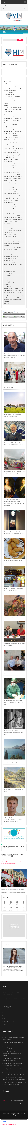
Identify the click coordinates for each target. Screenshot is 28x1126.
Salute (5, 1016)
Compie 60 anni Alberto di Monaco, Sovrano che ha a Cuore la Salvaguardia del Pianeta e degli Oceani (13, 861)
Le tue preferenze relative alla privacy (15, 1121)
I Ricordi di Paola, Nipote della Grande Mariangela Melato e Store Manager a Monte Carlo (13, 732)
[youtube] (23, 907)
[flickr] (17, 907)
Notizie (5, 1019)
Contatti (5, 1024)
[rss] (23, 902)
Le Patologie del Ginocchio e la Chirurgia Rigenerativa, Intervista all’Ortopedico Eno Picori (13, 702)
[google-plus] (4, 907)
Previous (3, 867)
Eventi (5, 1013)
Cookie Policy (23, 1113)
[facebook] (2, 6)
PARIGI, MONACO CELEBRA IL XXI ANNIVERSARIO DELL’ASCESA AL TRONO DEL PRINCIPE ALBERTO (14, 385)
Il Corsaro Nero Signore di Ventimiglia (12, 617)
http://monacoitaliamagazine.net (18, 1103)
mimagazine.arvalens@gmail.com (18, 1100)
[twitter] (11, 902)
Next (25, 867)
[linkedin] (17, 902)
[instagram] (5, 6)
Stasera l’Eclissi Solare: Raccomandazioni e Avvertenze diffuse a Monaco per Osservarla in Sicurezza (12, 1053)
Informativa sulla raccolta (9, 1124)
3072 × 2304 (15, 860)
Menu (3, 2)
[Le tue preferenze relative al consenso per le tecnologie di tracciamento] (1, 844)
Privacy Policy (17, 1113)
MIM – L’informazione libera (10, 1021)
